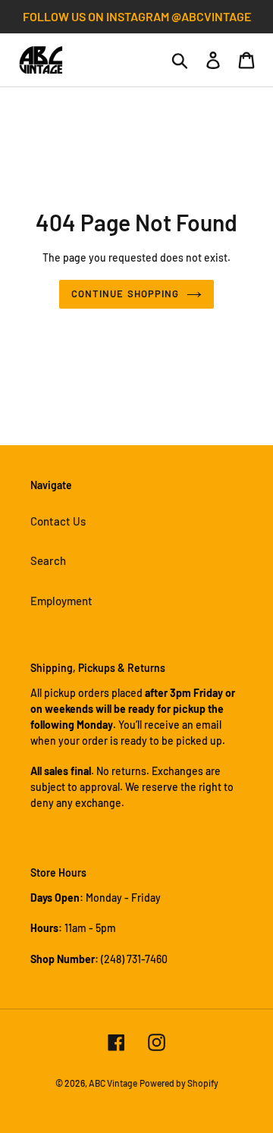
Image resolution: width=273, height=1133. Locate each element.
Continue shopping (125, 293)
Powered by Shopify (179, 1083)
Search (48, 560)
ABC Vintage (113, 1083)
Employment (61, 600)
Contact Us (58, 521)
